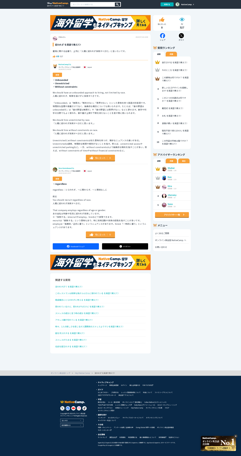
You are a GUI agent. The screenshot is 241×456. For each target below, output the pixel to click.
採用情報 (162, 437)
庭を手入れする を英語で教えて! (69, 333)
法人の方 (65, 420)
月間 (171, 54)
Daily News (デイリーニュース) (144, 405)
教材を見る (101, 402)
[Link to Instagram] (79, 408)
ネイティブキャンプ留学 (106, 410)
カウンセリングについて (154, 417)
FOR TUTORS (147, 385)
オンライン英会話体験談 (165, 427)
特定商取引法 (132, 437)
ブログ (167, 408)
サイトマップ (102, 437)
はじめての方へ (103, 392)
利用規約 (122, 437)
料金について (147, 392)
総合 (184, 161)
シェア (78, 246)
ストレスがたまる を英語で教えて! (70, 339)
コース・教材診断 (114, 402)
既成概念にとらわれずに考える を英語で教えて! (76, 299)
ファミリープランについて (164, 392)
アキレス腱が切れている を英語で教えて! (74, 319)
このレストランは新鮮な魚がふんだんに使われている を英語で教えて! (86, 293)
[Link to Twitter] (62, 408)
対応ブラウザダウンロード (107, 395)
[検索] (117, 4)
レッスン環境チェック (122, 405)
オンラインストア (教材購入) (132, 402)
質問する (167, 4)
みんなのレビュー (114, 417)
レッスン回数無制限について (131, 392)
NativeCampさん (64, 64)
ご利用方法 (114, 392)
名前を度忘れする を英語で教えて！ (71, 346)
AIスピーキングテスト (105, 408)
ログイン (124, 385)
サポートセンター (104, 430)
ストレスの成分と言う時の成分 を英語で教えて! (77, 313)
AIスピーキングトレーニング (167, 405)
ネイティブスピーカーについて (133, 417)
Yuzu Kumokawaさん (66, 168)
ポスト (127, 246)
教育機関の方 (66, 425)
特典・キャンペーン (104, 427)
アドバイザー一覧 (172, 214)
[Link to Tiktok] (84, 408)
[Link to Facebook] (68, 408)
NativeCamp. (186, 4)
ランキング (101, 417)
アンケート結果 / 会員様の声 (123, 427)
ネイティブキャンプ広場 (154, 408)
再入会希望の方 (135, 385)
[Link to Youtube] (73, 408)
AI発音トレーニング (122, 408)
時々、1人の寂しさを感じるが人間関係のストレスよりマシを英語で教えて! (89, 326)
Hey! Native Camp (137, 408)
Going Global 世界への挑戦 (145, 427)
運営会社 (112, 437)
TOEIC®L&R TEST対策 (105, 405)
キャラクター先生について (107, 420)
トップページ (102, 385)
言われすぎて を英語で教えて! (68, 286)
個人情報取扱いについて (148, 437)
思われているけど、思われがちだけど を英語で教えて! (79, 306)
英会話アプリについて (126, 395)
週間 (159, 54)
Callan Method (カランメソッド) (155, 402)
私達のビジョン (174, 437)
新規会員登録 (113, 385)
